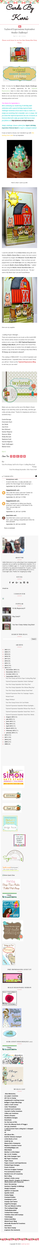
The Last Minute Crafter (12, 1206)
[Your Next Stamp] (3, 598)
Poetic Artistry (9, 1167)
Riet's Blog (8, 1176)
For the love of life (10, 1122)
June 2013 (9, 721)
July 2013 (9, 719)
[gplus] (17, 583)
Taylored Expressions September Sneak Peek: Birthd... (20, 714)
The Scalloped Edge (11, 1208)
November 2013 (11, 672)
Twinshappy (8, 1217)
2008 (6, 744)
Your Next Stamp (10, 1228)
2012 (6, 735)
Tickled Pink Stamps (11, 1212)
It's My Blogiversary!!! (18, 608)
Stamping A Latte (10, 1199)
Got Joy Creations (10, 1126)
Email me (5, 588)
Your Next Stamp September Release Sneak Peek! (19, 690)
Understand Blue (10, 1219)
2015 (6, 663)
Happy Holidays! (10, 699)
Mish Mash (8, 1150)
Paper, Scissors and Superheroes (15, 1163)
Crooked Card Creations (12, 1109)
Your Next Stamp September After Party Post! (18, 684)
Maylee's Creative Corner (13, 1145)
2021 (6, 649)
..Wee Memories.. (10, 1094)
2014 (6, 665)
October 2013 (11, 674)
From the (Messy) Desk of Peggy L (16, 1124)
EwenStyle (7, 1120)
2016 (6, 661)
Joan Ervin (9, 515)
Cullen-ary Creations (11, 1113)
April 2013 (9, 726)
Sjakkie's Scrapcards (11, 1191)
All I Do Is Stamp (10, 1098)
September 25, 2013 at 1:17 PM (16, 497)
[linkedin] (21, 583)
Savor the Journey (10, 1184)
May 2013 (9, 724)
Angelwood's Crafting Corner (14, 1100)
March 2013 (10, 728)
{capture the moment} (12, 1230)
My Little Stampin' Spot (12, 1156)
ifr (5, 1132)
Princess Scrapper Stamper (13, 1169)
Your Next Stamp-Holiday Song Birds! (23, 625)
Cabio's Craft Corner (11, 1105)
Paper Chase (8, 1161)
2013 (6, 668)
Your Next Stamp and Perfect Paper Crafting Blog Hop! (21, 678)
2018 (6, 656)
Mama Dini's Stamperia (12, 1143)
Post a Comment (9, 528)
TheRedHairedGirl (10, 1210)
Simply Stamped (9, 1188)
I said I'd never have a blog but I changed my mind (18, 1129)
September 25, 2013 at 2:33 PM (16, 524)
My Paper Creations (11, 1158)
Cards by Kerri (19, 13)
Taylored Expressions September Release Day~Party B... (21, 708)
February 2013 (11, 730)
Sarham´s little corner (11, 1178)
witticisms (8, 1225)
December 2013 (11, 670)
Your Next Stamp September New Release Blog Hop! (20, 687)
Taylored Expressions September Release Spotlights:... (20, 705)
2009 (6, 742)
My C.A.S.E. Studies (10, 1154)
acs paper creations (11, 1096)
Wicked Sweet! (10, 696)
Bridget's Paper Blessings (13, 1102)
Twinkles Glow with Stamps (13, 1215)
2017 (6, 658)
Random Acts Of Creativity (13, 1174)
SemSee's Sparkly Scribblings (14, 1186)
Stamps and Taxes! (10, 1201)
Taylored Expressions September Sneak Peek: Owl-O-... (21, 711)
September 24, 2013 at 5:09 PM (16, 486)
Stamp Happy (9, 1195)
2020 (6, 652)
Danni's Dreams (9, 1115)
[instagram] (24, 583)
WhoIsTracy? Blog (10, 1221)
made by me (8, 1141)
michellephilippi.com (11, 1148)
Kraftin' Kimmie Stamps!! (12, 1137)
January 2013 (10, 733)
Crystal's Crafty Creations (13, 1111)
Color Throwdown (10, 1107)
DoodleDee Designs (11, 1118)
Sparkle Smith (9, 1193)
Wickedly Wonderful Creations (14, 1223)
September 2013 (12, 676)
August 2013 (10, 717)
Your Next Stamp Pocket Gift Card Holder (17, 702)
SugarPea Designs (10, 1204)
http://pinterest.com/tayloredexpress (23, 120)
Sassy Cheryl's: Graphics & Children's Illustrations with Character (16, 1181)
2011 (6, 737)
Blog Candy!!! (16, 616)
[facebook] (9, 583)
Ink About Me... (9, 1134)
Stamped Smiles (9, 1197)
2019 (6, 654)
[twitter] (13, 583)
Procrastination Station (12, 1172)
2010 (6, 739)
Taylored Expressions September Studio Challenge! (19, 681)
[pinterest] (27, 583)
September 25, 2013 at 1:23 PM (16, 511)
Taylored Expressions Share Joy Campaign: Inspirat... (20, 693)
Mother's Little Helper (12, 1152)
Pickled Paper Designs (12, 1165)
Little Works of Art (10, 1139)
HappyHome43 (11, 490)
